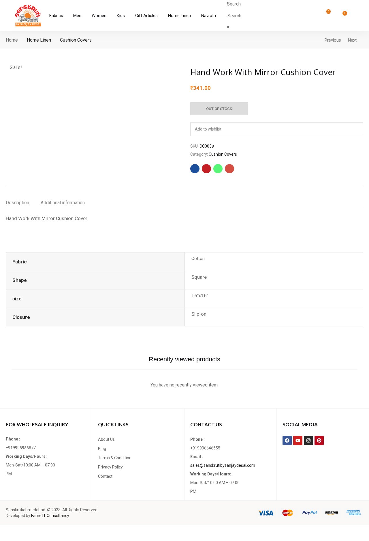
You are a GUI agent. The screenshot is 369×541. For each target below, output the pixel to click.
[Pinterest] (319, 440)
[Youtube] (297, 440)
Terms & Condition (114, 458)
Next (352, 40)
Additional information (63, 202)
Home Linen (39, 40)
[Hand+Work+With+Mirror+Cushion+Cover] (206, 168)
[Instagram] (308, 440)
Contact (105, 476)
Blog (102, 448)
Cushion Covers (76, 40)
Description (17, 202)
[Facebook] (287, 440)
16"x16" (199, 295)
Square (199, 277)
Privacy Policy (110, 467)
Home (12, 40)
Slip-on (198, 314)
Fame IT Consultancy (50, 515)
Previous (333, 40)
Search (234, 4)
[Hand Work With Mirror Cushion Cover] (194, 168)
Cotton (198, 258)
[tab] (23, 203)
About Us (106, 439)
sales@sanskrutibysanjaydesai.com (222, 465)
